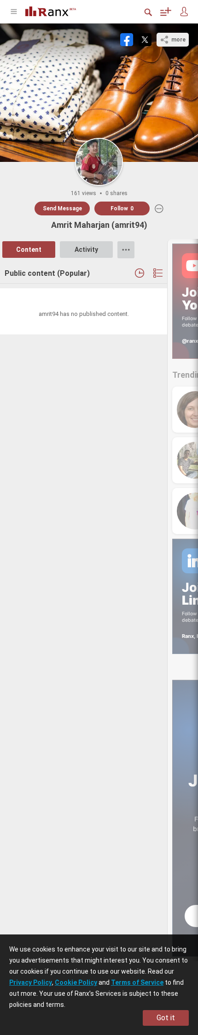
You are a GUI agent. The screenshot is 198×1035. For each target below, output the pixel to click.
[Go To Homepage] (57, 10)
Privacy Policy (30, 982)
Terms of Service (137, 982)
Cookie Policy (76, 982)
